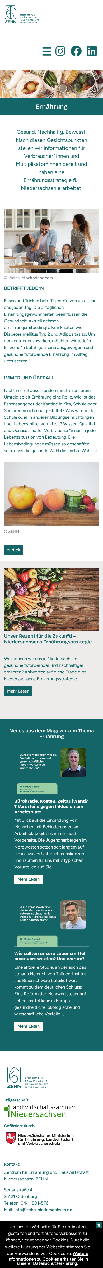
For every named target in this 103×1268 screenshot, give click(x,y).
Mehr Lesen (18, 691)
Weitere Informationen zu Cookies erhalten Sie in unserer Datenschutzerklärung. (47, 1258)
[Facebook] (76, 51)
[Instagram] (60, 51)
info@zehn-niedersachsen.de (43, 1209)
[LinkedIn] (92, 51)
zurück (13, 549)
